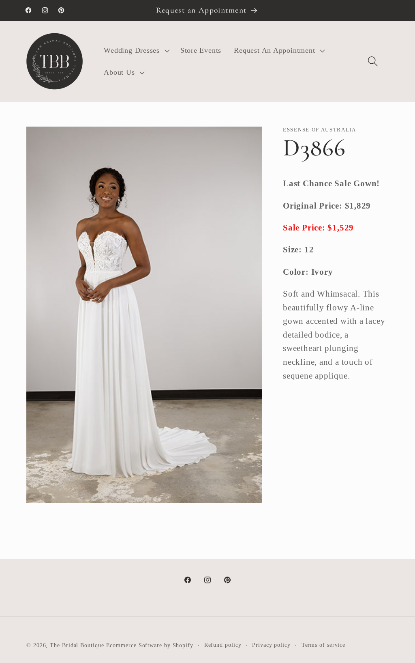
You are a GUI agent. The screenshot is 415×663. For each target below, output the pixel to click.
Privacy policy (271, 644)
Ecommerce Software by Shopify (149, 645)
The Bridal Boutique (77, 645)
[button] (136, 51)
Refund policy (223, 644)
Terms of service (324, 644)
